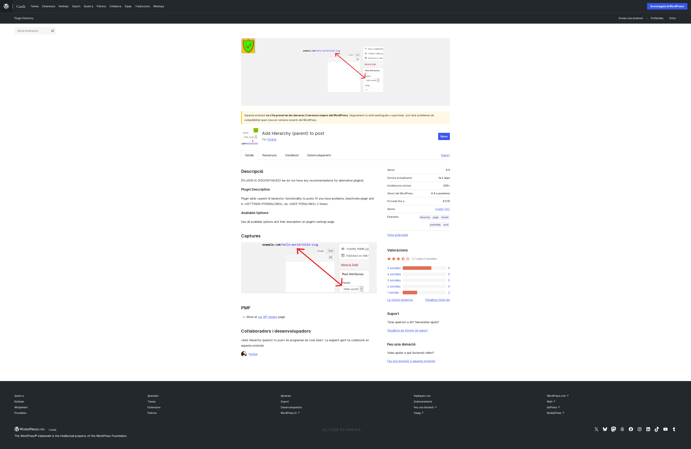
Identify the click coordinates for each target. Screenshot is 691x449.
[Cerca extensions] (52, 30)
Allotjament (21, 407)
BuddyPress (555, 412)
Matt (551, 401)
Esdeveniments (423, 401)
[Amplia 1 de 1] (372, 247)
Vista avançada (397, 235)
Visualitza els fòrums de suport (407, 330)
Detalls (249, 155)
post (446, 224)
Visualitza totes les (437, 300)
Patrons (152, 412)
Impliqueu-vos (422, 395)
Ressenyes (269, 155)
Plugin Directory (23, 18)
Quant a (19, 395)
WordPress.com (558, 395)
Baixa (444, 136)
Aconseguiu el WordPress (667, 6)
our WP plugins (267, 317)
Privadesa (20, 412)
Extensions (154, 407)
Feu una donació (425, 407)
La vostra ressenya (400, 300)
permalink (435, 224)
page (436, 217)
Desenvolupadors (291, 407)
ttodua (271, 139)
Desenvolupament (319, 155)
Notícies (19, 401)
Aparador (153, 395)
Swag (419, 412)
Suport (445, 155)
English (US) (442, 209)
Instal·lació (292, 155)
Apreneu (286, 395)
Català (52, 429)
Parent (444, 217)
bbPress (553, 407)
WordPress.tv (290, 412)
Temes (152, 401)
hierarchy (425, 217)
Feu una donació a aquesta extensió (411, 361)
